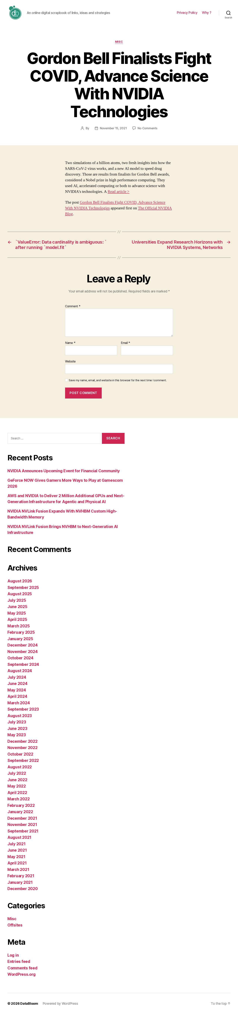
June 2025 (17, 606)
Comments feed (22, 968)
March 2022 (18, 799)
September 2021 (22, 831)
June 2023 (17, 728)
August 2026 (19, 581)
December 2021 (22, 818)
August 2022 (19, 767)
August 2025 (19, 594)
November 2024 (22, 651)
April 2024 (17, 696)
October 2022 (20, 754)
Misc (119, 41)
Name (70, 343)
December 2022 (22, 741)
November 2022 (22, 747)
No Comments (147, 128)
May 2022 (16, 786)
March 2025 (18, 626)
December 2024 (22, 645)
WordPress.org (21, 974)
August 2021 (19, 837)
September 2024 (23, 664)
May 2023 (16, 735)
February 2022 (21, 805)
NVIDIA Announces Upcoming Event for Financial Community (63, 471)
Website (70, 361)
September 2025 (23, 587)
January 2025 (20, 638)
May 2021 (16, 856)
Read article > (118, 191)
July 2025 (16, 600)
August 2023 (19, 715)
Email (125, 343)
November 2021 (22, 824)
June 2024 (17, 683)
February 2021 (20, 876)
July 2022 (16, 773)
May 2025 (16, 613)
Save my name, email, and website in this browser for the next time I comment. (118, 380)
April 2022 (17, 792)
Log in (13, 955)
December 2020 (22, 888)
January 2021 (20, 882)
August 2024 (19, 670)
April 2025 (17, 619)
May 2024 (16, 690)
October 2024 (20, 658)
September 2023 (23, 709)
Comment (73, 306)
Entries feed (18, 961)
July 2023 (16, 722)
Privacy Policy (187, 12)
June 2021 (17, 850)
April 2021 (17, 863)
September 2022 (23, 760)
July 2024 (16, 677)
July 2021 (16, 844)
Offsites (14, 925)
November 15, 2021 (113, 128)
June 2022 (17, 779)
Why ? (206, 12)
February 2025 (21, 632)
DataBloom (29, 1003)
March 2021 (18, 869)
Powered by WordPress (60, 1003)
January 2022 (20, 811)
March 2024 (18, 703)
